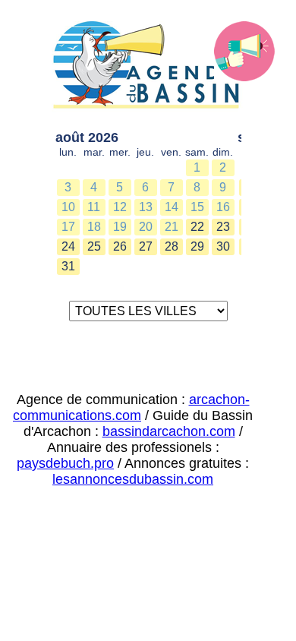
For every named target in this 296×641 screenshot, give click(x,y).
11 (93, 207)
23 (223, 226)
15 (197, 207)
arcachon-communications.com (131, 407)
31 (68, 266)
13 (146, 207)
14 (171, 207)
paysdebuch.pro (65, 463)
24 (68, 246)
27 (146, 246)
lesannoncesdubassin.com (132, 479)
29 (197, 246)
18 (94, 226)
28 (171, 246)
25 (94, 246)
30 (223, 246)
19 (120, 226)
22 (197, 226)
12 (120, 207)
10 (68, 207)
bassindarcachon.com (168, 431)
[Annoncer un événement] (244, 51)
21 (171, 226)
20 (146, 226)
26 (120, 246)
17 (68, 226)
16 (223, 207)
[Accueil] (148, 68)
